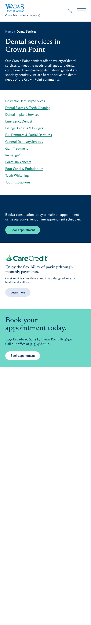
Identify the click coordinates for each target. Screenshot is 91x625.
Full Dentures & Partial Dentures (28, 135)
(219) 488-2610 (40, 344)
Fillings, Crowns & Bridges (24, 128)
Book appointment (23, 230)
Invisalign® (12, 155)
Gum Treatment (16, 148)
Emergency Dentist (18, 121)
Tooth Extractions (17, 182)
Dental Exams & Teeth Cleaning (27, 108)
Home (9, 31)
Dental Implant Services (22, 114)
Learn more (18, 292)
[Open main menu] (81, 10)
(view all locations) (30, 15)
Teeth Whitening (17, 175)
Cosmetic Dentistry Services (25, 101)
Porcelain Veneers (18, 162)
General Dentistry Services (24, 141)
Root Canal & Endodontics (24, 169)
